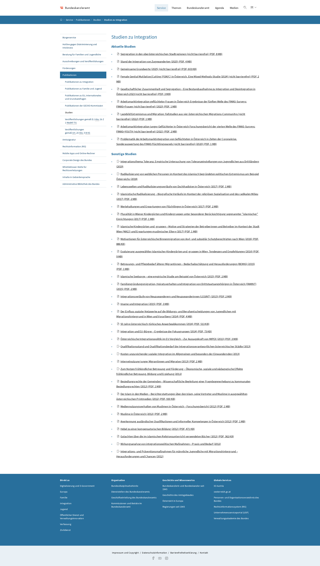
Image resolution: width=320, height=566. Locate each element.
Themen (176, 8)
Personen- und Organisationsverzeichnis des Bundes (236, 499)
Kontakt (204, 552)
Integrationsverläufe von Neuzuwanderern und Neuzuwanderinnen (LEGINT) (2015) (176, 296)
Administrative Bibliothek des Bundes (81, 183)
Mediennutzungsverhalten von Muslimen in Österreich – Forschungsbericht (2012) (175, 406)
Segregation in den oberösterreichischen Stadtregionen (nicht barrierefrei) (171, 54)
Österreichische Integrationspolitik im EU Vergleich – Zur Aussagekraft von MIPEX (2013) (179, 339)
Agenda (219, 8)
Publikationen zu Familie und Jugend (83, 88)
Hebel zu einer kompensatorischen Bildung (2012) (157, 429)
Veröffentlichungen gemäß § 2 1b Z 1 (84, 121)
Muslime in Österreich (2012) (144, 414)
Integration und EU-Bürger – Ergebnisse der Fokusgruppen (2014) (166, 331)
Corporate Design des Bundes (77, 160)
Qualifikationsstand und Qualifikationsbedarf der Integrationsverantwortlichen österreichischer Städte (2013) (185, 346)
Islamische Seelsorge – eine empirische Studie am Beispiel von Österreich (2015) (174, 276)
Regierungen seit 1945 (173, 506)
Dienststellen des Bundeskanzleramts (130, 491)
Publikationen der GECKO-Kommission (84, 105)
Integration (66, 503)
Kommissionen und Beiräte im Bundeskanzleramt (126, 505)
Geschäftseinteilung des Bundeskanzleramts (133, 497)
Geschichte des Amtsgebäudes (178, 495)
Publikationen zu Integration (79, 81)
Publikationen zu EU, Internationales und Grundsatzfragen (83, 97)
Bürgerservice (69, 37)
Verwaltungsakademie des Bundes (231, 518)
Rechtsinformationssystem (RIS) (230, 506)
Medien (234, 8)
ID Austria (219, 485)
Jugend (64, 509)
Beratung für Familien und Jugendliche (81, 54)
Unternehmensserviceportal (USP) (231, 512)
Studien (97, 19)
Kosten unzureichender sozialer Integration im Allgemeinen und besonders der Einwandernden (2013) (180, 354)
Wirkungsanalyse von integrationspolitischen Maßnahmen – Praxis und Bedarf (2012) (170, 444)
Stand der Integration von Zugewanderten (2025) (156, 61)
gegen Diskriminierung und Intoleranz (79, 46)
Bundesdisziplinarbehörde (124, 485)
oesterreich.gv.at (222, 491)
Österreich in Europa (172, 500)
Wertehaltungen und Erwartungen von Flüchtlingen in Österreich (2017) (169, 206)
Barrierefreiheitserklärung (183, 552)
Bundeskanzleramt (198, 8)
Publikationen (83, 19)
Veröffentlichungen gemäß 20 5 (77, 131)
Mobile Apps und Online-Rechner (78, 153)
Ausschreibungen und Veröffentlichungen (83, 61)
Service (161, 8)
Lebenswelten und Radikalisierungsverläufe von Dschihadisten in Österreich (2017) (176, 186)
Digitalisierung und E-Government (77, 485)
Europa (63, 491)
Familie (63, 497)
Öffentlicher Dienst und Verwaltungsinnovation (72, 517)
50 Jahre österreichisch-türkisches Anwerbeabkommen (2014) (165, 324)
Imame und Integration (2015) (144, 304)
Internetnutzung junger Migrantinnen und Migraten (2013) (161, 361)
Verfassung (65, 524)
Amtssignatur (69, 139)
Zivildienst (65, 530)
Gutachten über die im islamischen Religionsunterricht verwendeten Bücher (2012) (177, 436)
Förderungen (69, 68)
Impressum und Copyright (125, 552)
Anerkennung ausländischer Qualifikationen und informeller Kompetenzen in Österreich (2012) (183, 421)
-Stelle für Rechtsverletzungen (74, 168)
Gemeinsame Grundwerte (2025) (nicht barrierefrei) (158, 69)
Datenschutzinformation (155, 552)
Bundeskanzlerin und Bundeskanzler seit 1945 (183, 487)
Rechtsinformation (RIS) (74, 146)
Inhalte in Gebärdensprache (76, 177)
